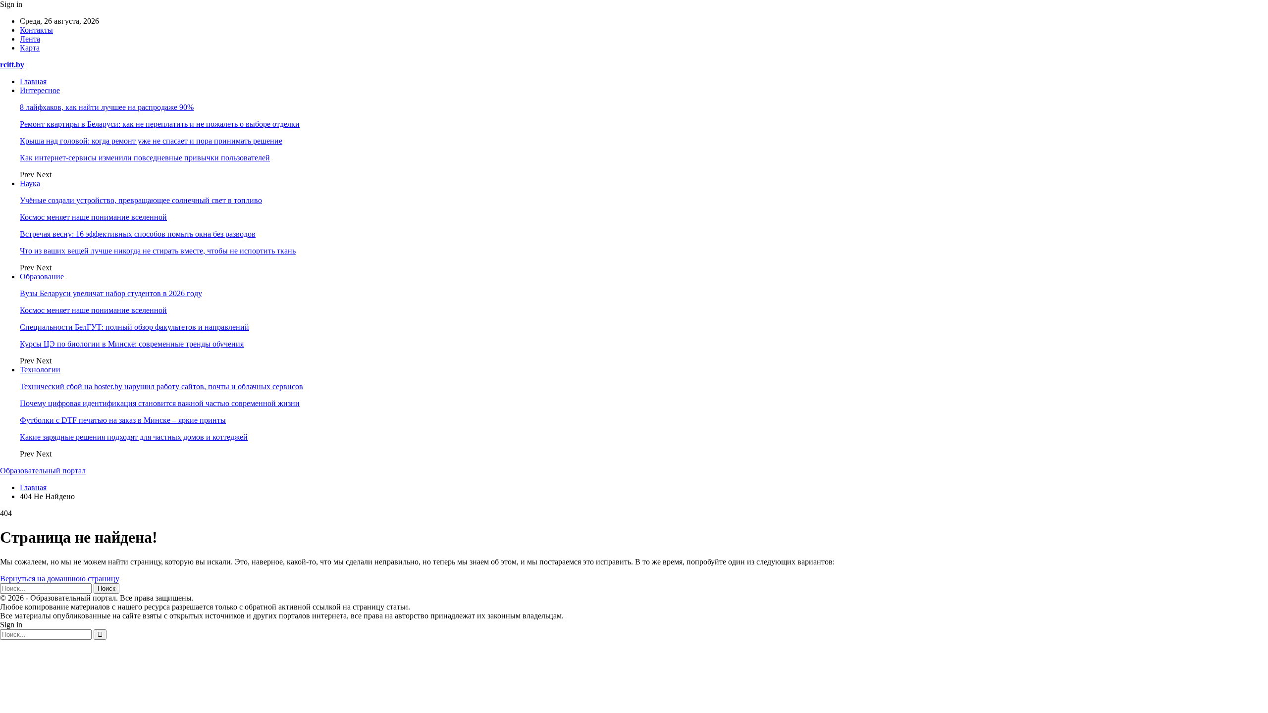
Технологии (40, 369)
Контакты (36, 30)
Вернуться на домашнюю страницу (59, 578)
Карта (30, 48)
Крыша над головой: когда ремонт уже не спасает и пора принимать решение (151, 141)
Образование (42, 276)
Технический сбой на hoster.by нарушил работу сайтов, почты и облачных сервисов (161, 386)
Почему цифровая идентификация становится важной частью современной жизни (160, 403)
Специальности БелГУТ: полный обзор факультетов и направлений (134, 327)
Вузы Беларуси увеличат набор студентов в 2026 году (111, 293)
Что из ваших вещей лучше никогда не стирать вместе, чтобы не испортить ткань (158, 251)
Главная (33, 81)
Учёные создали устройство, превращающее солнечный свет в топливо (141, 200)
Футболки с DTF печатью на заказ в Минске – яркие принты (123, 420)
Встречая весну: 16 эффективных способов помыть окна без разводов (138, 234)
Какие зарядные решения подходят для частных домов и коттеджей (134, 437)
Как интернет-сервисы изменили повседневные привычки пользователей (145, 157)
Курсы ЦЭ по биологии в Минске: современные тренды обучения (132, 344)
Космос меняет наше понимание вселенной (93, 217)
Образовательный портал (43, 470)
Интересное (40, 90)
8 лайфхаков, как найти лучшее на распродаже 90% (107, 107)
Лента (30, 39)
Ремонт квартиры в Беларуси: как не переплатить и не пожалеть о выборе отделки (160, 124)
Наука (30, 183)
